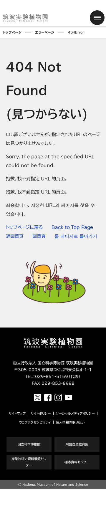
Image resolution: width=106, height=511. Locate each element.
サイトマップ (17, 413)
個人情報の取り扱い (70, 422)
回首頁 (39, 236)
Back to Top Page (72, 227)
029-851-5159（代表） (58, 376)
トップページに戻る (24, 227)
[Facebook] (48, 397)
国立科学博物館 (29, 444)
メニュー (97, 17)
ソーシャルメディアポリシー (75, 413)
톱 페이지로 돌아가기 (75, 236)
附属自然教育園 (77, 444)
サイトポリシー (41, 413)
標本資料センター (77, 462)
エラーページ (44, 32)
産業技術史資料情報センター (29, 462)
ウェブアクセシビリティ (35, 422)
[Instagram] (58, 397)
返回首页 (15, 236)
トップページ (12, 32)
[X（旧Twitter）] (37, 397)
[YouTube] (68, 397)
